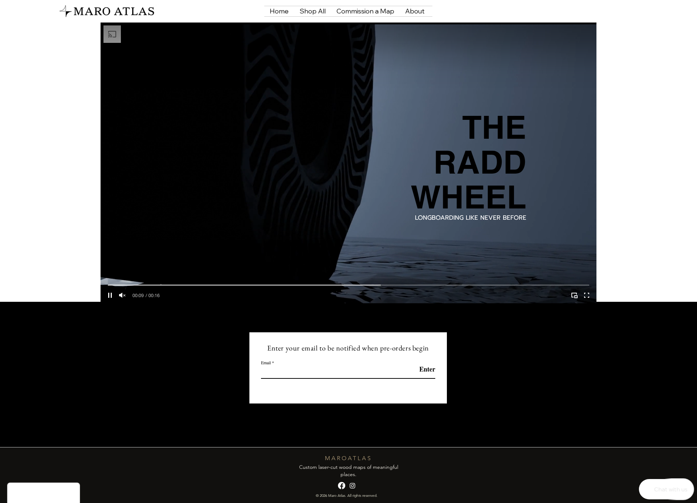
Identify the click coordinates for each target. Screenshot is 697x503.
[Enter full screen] (586, 295)
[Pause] (110, 295)
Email (266, 362)
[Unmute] (122, 295)
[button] (588, 11)
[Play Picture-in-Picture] (574, 295)
